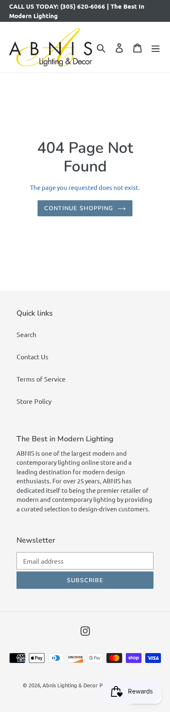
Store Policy (34, 401)
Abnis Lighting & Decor (70, 685)
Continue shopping (78, 208)
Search (26, 334)
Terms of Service (41, 379)
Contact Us (32, 356)
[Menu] (155, 47)
